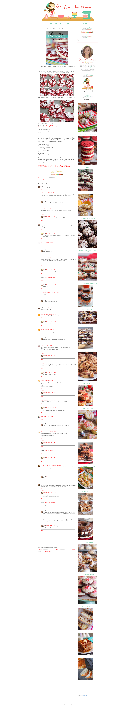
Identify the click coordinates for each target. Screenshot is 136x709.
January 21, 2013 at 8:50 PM (49, 186)
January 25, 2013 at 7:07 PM (51, 314)
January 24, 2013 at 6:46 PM (51, 300)
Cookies (42, 179)
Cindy (41, 224)
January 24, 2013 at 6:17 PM (50, 277)
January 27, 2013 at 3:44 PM (48, 416)
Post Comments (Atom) (47, 551)
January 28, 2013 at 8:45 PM (50, 450)
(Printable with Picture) (54, 126)
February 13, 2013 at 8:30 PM (52, 518)
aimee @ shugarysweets (45, 292)
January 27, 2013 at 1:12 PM (53, 400)
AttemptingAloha (44, 431)
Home (50, 23)
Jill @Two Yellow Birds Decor (46, 465)
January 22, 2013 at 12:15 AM (49, 192)
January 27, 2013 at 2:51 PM (51, 407)
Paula (42, 380)
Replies (43, 199)
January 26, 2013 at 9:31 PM (51, 372)
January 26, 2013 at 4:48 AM (49, 329)
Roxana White (43, 314)
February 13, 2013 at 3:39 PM (50, 502)
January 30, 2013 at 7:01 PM (51, 492)
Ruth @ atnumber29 (44, 400)
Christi (42, 345)
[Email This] (50, 177)
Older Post (73, 549)
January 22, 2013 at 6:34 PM (51, 201)
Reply (41, 189)
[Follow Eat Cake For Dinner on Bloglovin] (82, 696)
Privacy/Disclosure (81, 23)
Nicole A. (42, 363)
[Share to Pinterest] (54, 177)
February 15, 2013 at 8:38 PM (51, 525)
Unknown (42, 329)
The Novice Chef (49, 125)
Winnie (42, 242)
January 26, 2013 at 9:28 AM (48, 345)
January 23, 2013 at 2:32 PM (48, 242)
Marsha (42, 416)
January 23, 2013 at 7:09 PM (51, 269)
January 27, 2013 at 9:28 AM (48, 380)
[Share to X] (52, 177)
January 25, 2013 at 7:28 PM (51, 321)
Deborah (42, 192)
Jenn (41, 186)
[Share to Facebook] (53, 177)
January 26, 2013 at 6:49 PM (49, 363)
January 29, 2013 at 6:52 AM (56, 465)
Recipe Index (59, 23)
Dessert (45, 179)
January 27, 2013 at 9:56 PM (52, 431)
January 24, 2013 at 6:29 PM (54, 292)
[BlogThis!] (51, 177)
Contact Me (69, 23)
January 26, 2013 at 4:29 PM (51, 355)
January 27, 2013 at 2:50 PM (51, 392)
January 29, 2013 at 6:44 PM (51, 442)
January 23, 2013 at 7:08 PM (51, 216)
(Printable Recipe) (42, 126)
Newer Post (40, 549)
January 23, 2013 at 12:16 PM (48, 224)
